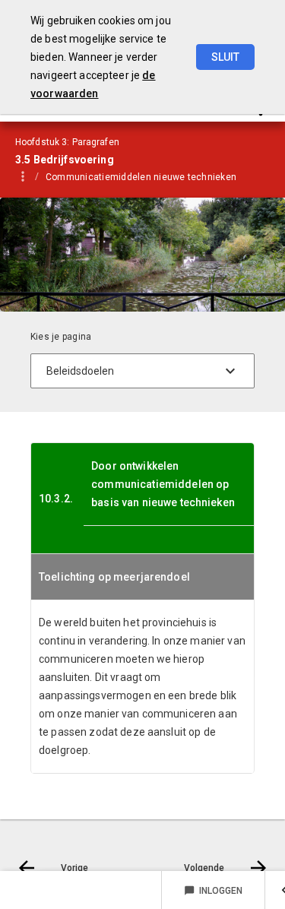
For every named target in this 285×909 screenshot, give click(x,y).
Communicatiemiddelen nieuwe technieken (141, 177)
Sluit (225, 57)
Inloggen (213, 890)
